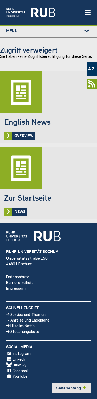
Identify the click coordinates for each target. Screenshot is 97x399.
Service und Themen (28, 314)
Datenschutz (17, 276)
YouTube (20, 376)
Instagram (22, 353)
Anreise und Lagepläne (29, 319)
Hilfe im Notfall (23, 325)
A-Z (91, 68)
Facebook (21, 370)
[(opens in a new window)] (42, 12)
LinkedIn (19, 359)
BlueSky (19, 364)
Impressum (16, 288)
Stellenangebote (24, 331)
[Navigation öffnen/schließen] (87, 12)
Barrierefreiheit (19, 282)
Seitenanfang (71, 387)
